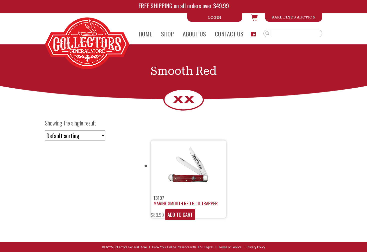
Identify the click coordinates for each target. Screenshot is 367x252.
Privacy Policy (256, 247)
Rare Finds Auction (294, 17)
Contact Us (229, 33)
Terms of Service (229, 247)
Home (145, 33)
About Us (194, 33)
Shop (167, 33)
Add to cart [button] (180, 214)
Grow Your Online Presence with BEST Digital (182, 247)
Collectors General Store (130, 247)
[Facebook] (253, 34)
